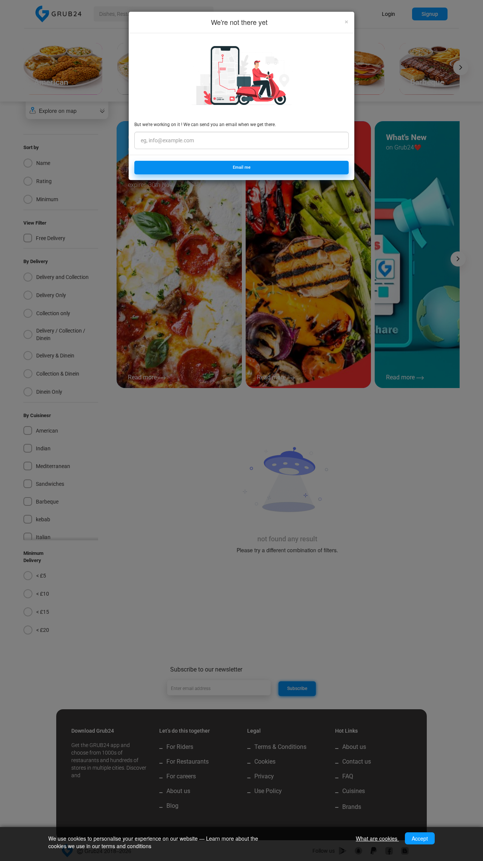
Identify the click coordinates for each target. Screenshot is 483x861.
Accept (420, 838)
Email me (242, 167)
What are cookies (377, 838)
